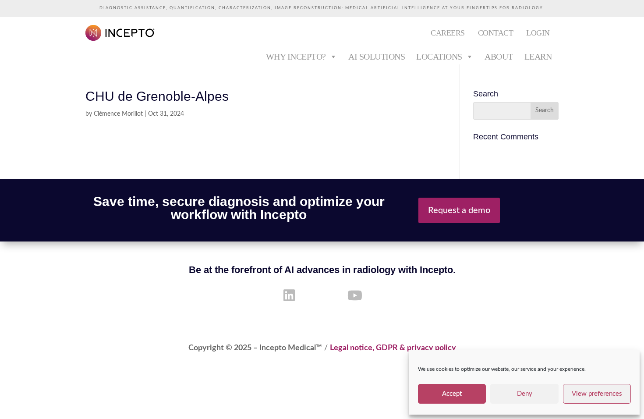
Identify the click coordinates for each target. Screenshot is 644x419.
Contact (495, 32)
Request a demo (459, 210)
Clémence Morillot (118, 114)
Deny (524, 394)
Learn (538, 56)
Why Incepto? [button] (296, 56)
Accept (452, 394)
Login (538, 32)
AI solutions (376, 56)
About (499, 56)
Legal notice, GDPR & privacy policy (393, 348)
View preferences (597, 394)
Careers (448, 32)
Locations (439, 56)
